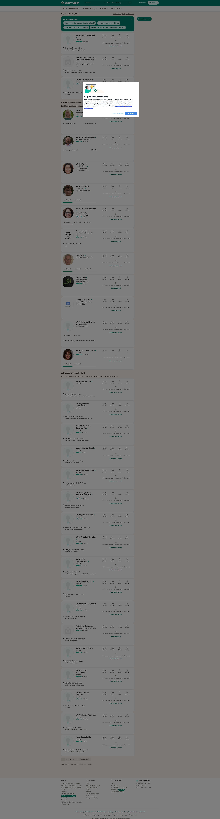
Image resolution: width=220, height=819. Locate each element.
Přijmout (131, 113)
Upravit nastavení (118, 113)
